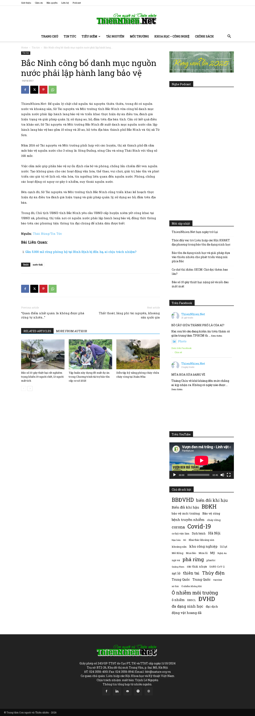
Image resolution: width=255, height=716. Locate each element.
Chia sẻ (178, 352)
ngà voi (176, 560)
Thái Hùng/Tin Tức (47, 234)
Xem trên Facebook (181, 348)
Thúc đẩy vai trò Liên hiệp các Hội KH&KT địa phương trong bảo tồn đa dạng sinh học (201, 242)
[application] (201, 460)
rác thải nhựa (197, 566)
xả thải (175, 586)
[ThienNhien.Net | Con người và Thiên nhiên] (127, 19)
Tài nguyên (115, 36)
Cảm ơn (39, 2)
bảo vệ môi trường (186, 513)
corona (178, 527)
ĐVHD (206, 599)
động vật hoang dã (186, 613)
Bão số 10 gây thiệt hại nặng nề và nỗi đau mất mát (200, 284)
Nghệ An (222, 553)
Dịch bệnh (199, 533)
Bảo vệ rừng (211, 513)
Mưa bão (191, 553)
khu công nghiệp (203, 546)
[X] (34, 90)
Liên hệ (65, 2)
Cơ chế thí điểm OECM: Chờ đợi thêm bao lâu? (200, 272)
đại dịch (212, 606)
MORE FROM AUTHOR (71, 331)
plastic (210, 560)
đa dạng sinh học (187, 606)
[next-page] (29, 388)
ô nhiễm (178, 600)
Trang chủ (49, 36)
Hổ (184, 540)
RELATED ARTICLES (37, 331)
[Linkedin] (117, 691)
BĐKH (209, 506)
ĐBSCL (191, 600)
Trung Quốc (201, 579)
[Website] (149, 691)
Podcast (77, 2)
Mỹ (212, 553)
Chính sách (204, 36)
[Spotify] (138, 691)
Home (24, 47)
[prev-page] (23, 388)
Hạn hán (176, 539)
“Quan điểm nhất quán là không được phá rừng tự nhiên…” (52, 315)
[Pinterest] (43, 90)
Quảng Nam (178, 566)
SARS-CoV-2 (217, 566)
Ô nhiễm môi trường (195, 592)
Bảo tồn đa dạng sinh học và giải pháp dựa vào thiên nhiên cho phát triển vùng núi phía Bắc (201, 257)
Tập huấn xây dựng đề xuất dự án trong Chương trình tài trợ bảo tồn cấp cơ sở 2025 (89, 376)
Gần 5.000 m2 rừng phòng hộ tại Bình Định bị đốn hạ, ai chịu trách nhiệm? (80, 252)
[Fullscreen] (229, 475)
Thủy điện (213, 573)
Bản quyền (52, 2)
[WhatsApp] (53, 90)
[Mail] (127, 691)
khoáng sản (179, 546)
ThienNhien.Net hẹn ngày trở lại (195, 232)
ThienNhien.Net (193, 314)
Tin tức (70, 36)
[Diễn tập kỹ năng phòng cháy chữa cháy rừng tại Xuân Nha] (138, 354)
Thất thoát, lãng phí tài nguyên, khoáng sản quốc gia (129, 315)
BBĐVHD (183, 500)
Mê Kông (177, 553)
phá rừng (193, 559)
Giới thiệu (26, 2)
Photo (182, 341)
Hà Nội (214, 533)
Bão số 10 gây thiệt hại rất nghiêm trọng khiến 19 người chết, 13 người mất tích (42, 376)
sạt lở (176, 573)
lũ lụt (223, 546)
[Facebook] (25, 90)
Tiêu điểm (89, 36)
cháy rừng (214, 520)
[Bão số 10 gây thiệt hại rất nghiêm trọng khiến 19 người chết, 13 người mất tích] (43, 354)
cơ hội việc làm (180, 533)
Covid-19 (199, 526)
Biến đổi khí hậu (185, 507)
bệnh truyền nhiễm (188, 520)
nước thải (38, 264)
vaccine (217, 579)
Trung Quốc (181, 579)
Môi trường (139, 36)
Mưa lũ (203, 553)
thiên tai (191, 573)
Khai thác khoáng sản (201, 539)
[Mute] (222, 475)
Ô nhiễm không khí (191, 586)
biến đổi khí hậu (212, 500)
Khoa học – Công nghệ (171, 36)
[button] (229, 37)
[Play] (175, 475)
